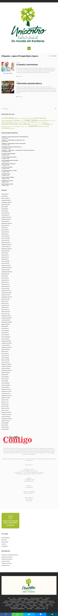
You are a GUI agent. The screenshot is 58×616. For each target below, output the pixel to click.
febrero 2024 (5, 238)
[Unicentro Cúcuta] (29, 24)
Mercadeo (28, 122)
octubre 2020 (5, 320)
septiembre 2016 (6, 418)
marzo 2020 (4, 334)
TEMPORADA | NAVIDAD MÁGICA (29, 83)
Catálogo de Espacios (23, 598)
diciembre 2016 (5, 412)
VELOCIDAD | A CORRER (7, 167)
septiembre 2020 (6, 322)
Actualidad (9, 118)
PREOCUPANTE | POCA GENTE (8, 164)
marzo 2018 (4, 383)
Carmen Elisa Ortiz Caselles (27, 118)
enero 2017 (4, 410)
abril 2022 (4, 282)
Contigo (26, 120)
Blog (34, 604)
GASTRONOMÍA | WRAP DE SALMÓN (10, 160)
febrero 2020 (5, 337)
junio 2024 (4, 230)
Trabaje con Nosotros (7, 563)
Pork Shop (24, 605)
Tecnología (16, 126)
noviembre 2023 (5, 244)
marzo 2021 (4, 309)
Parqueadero (5, 546)
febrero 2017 (5, 408)
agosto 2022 (5, 274)
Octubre (37, 124)
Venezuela (12, 128)
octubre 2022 (5, 269)
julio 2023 (4, 253)
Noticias (27, 124)
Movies (38, 607)
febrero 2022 (5, 286)
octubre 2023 (5, 246)
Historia (14, 122)
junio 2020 (4, 328)
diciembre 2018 (5, 364)
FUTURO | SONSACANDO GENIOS (9, 157)
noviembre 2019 (5, 343)
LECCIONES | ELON (6, 174)
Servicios (4, 544)
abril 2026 (4, 196)
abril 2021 (4, 307)
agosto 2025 (5, 204)
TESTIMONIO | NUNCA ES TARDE (9, 170)
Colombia (16, 120)
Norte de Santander (10, 124)
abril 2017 (4, 406)
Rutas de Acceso (5, 565)
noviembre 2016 (5, 414)
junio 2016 (4, 425)
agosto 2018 (5, 372)
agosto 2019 (5, 349)
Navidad (43, 122)
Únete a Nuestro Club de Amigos (31, 599)
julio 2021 (4, 301)
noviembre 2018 (5, 366)
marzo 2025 (4, 213)
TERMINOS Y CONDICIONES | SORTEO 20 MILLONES (14, 143)
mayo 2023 (4, 257)
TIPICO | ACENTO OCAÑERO (8, 177)
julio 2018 (4, 374)
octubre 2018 (5, 368)
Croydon (32, 607)
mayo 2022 (4, 280)
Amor (19, 118)
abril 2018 (4, 381)
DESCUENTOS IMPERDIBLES (17, 608)
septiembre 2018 (6, 370)
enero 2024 (4, 240)
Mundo (39, 122)
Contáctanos (45, 599)
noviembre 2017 (5, 391)
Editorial (46, 120)
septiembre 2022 (6, 271)
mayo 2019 (4, 355)
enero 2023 (4, 263)
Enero (50, 120)
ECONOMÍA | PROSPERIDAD (27, 64)
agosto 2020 (5, 324)
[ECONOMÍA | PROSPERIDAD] (8, 68)
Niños (46, 122)
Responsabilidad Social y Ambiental (45, 601)
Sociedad (8, 126)
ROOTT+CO (45, 607)
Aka (52, 605)
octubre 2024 (5, 221)
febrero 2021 (5, 311)
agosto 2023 (5, 250)
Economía (40, 120)
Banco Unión (8, 605)
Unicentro (33, 126)
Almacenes (4, 540)
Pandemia (41, 124)
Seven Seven (49, 604)
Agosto (16, 118)
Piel (47, 608)
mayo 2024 (4, 232)
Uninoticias (20, 76)
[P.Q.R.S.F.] (10, 520)
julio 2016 (4, 423)
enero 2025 (4, 215)
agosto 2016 (5, 421)
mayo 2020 (4, 330)
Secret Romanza (14, 607)
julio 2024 (4, 227)
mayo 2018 (4, 379)
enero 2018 (4, 387)
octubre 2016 (5, 416)
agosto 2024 (5, 225)
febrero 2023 (5, 261)
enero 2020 (4, 339)
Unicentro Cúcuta (43, 126)
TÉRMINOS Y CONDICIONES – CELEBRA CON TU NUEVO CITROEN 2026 (18, 150)
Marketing (21, 122)
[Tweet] (29, 614)
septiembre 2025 (6, 202)
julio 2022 (4, 276)
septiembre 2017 (6, 395)
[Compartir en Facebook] (6, 614)
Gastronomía (9, 122)
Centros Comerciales (7, 120)
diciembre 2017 (5, 389)
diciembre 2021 (5, 290)
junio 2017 (4, 402)
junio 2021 (4, 303)
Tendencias (22, 126)
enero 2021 (4, 313)
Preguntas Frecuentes (7, 557)
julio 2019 (4, 351)
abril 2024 (4, 234)
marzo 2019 (4, 358)
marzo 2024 (4, 236)
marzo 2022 (4, 284)
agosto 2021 (5, 299)
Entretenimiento (6, 537)
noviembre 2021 (5, 292)
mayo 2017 (4, 404)
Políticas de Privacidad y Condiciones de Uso (14, 601)
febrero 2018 (5, 385)
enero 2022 (4, 288)
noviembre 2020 (5, 318)
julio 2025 (4, 206)
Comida (21, 120)
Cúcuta (34, 120)
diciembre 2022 (5, 265)
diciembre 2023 (5, 242)
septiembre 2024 (6, 223)
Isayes (26, 607)
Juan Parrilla (16, 605)
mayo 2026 (4, 194)
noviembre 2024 (5, 219)
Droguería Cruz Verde (40, 608)
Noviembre (33, 124)
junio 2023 (4, 255)
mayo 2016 (4, 427)
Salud (51, 124)
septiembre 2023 (6, 248)
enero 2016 (4, 429)
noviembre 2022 (5, 267)
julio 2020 (4, 326)
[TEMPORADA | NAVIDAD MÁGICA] (8, 87)
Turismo (26, 126)
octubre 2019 (5, 345)
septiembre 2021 (6, 297)
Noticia (21, 124)
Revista (46, 124)
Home (49, 56)
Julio (18, 122)
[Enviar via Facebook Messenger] (40, 614)
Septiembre (4, 126)
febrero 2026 (5, 198)
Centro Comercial (40, 118)
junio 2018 (4, 376)
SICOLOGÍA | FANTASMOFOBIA (8, 153)
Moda (32, 122)
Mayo (25, 122)
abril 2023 (4, 259)
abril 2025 (4, 211)
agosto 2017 (5, 397)
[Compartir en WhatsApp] (17, 614)
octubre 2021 (5, 295)
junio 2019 (4, 353)
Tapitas (41, 605)
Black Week (29, 608)
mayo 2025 (4, 209)
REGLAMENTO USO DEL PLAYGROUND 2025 (12, 147)
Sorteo (12, 126)
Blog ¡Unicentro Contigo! (15, 599)
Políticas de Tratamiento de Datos (10, 555)
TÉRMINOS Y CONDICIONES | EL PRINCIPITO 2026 (13, 140)
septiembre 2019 (6, 347)
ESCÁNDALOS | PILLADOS (7, 180)
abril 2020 (4, 332)
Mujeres (36, 122)
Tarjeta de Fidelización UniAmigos (29, 602)
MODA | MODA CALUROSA (7, 184)
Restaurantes (5, 542)
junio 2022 (4, 278)
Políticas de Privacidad (7, 559)
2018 (3, 118)
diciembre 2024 (5, 217)
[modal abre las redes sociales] (52, 614)
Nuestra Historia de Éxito (37, 598)
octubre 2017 (5, 393)
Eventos (53, 120)
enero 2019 (4, 362)
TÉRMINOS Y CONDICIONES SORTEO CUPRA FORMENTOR (15, 137)
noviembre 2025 (5, 200)
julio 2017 (4, 400)
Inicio (9, 598)
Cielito (47, 605)
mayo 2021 (4, 305)
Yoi (21, 607)
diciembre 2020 (5, 316)
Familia (3, 122)
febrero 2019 (5, 360)
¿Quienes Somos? (6, 561)
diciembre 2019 (5, 341)
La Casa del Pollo (33, 605)
